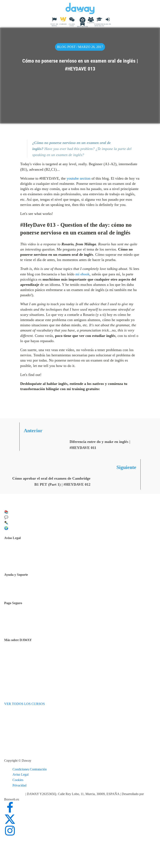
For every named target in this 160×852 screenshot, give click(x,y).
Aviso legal (22, 551)
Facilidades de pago (28, 616)
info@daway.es (14, 794)
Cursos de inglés (25, 621)
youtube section (78, 178)
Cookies (17, 780)
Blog (18, 663)
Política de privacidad (29, 556)
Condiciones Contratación (29, 769)
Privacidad (19, 785)
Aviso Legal (20, 774)
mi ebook (82, 274)
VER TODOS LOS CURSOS (24, 704)
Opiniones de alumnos (29, 658)
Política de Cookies (27, 561)
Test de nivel (23, 653)
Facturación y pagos (28, 627)
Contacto (20, 589)
